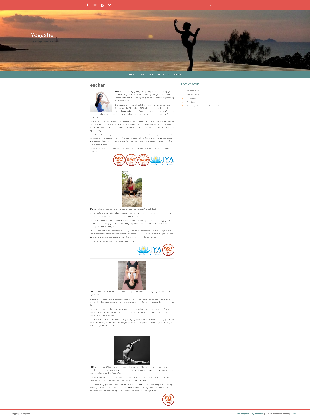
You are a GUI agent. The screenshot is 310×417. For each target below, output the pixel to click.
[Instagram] (96, 4)
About (132, 74)
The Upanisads (192, 98)
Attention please (193, 90)
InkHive (294, 414)
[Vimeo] (110, 4)
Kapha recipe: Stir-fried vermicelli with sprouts (203, 106)
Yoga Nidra (191, 102)
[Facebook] (89, 4)
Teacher (177, 74)
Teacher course (146, 74)
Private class (163, 74)
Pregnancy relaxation (194, 94)
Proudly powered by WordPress (250, 414)
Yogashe (42, 35)
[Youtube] (103, 4)
